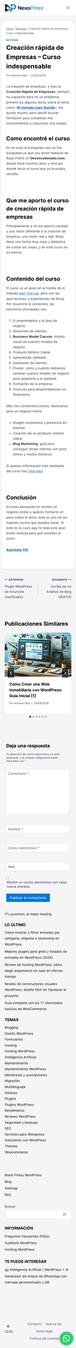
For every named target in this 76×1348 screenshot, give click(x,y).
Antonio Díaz (19, 75)
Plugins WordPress (19, 1105)
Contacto (34, 1324)
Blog (8, 1182)
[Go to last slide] (11, 673)
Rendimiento (14, 1110)
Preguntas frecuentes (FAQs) (27, 1236)
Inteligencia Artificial (20, 1057)
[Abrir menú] (67, 8)
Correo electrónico (23, 848)
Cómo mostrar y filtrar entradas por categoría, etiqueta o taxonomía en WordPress (32, 938)
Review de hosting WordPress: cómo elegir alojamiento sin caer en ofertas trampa (34, 970)
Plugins (10, 1099)
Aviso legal (44, 1331)
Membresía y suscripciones (26, 1075)
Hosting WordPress (20, 1051)
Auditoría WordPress (21, 1243)
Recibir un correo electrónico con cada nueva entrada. (37, 884)
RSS (8, 1195)
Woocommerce (16, 1152)
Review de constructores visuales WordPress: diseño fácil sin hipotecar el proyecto (35, 990)
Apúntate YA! (17, 550)
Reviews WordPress (20, 1116)
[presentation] (38, 654)
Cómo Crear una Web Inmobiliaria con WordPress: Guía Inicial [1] (35, 690)
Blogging (11, 1027)
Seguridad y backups (21, 1122)
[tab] (30, 717)
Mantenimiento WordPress (25, 1069)
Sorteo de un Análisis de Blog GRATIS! (58, 588)
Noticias (12, 40)
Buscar (10, 1206)
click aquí (35, 471)
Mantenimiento (16, 1063)
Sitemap (11, 1188)
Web (11, 867)
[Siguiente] (65, 673)
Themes (11, 1146)
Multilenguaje (15, 1087)
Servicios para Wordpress (24, 1134)
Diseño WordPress (19, 1033)
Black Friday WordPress (23, 1175)
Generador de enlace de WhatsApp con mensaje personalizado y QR (36, 1279)
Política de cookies (44, 1338)
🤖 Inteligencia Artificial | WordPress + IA (37, 1270)
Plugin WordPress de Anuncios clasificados (18, 588)
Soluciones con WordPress (25, 1140)
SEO (8, 1128)
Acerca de (54, 1324)
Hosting (11, 1045)
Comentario (18, 773)
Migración (12, 1081)
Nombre (15, 829)
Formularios (14, 1039)
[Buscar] (64, 1214)
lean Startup (28, 293)
